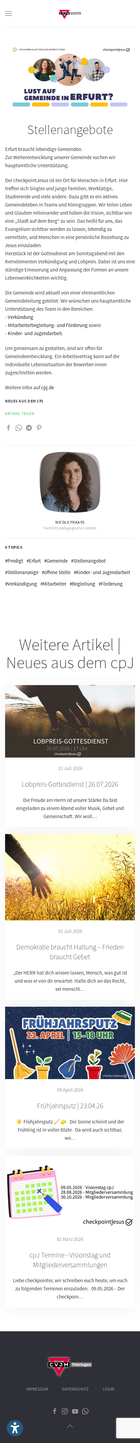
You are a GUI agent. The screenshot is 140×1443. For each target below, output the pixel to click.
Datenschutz (75, 1389)
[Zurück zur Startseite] (70, 13)
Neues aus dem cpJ (24, 400)
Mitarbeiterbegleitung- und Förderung (48, 325)
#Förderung (111, 584)
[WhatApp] (18, 427)
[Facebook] (8, 427)
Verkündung (20, 317)
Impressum (37, 1389)
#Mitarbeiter (53, 584)
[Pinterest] (39, 427)
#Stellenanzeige (21, 572)
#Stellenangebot (88, 560)
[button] (8, 13)
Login (108, 1389)
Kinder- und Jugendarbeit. (35, 333)
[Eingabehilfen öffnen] (15, 1428)
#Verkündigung (21, 584)
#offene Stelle (56, 572)
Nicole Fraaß (70, 522)
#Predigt (14, 560)
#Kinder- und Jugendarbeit (102, 572)
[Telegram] (28, 427)
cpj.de (47, 387)
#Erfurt (34, 560)
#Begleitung (82, 584)
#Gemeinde (56, 560)
